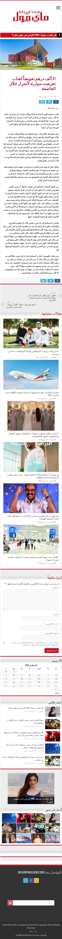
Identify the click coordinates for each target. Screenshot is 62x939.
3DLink (32, 925)
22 (14, 682)
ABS (14, 925)
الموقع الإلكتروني (52, 633)
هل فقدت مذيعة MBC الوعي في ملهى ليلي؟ (34, 35)
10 (56, 679)
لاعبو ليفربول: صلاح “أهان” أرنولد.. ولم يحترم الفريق (21, 304)
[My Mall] (31, 13)
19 (39, 682)
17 (56, 682)
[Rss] (36, 880)
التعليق (55, 587)
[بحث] (10, 903)
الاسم (56, 614)
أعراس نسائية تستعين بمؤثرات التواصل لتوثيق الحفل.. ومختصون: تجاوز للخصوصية (33, 435)
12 (39, 679)
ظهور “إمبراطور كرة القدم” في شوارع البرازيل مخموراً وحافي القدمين (42, 296)
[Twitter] (25, 880)
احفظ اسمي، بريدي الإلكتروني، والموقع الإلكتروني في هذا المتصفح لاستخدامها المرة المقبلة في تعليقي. (35, 643)
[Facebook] (31, 880)
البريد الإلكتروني (51, 624)
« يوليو (57, 693)
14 (22, 679)
